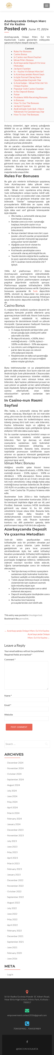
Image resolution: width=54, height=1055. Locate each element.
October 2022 (14, 891)
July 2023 (12, 841)
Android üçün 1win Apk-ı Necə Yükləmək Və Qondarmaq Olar (29, 110)
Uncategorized (35, 615)
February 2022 (14, 930)
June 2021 (12, 947)
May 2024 (12, 801)
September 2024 (15, 779)
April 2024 (12, 807)
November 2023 (15, 835)
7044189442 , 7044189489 (27, 1028)
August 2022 (13, 902)
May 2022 (12, 919)
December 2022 (15, 880)
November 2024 (15, 768)
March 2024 (13, 813)
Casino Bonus (20, 54)
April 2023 (12, 857)
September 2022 (15, 897)
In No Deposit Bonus (24, 91)
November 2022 (15, 885)
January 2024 (13, 824)
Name (8, 695)
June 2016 (12, 958)
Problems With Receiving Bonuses (31, 97)
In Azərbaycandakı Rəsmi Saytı (29, 74)
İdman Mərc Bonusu (24, 60)
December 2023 (15, 829)
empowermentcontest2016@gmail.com (27, 1015)
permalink (24, 618)
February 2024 (14, 818)
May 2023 (12, 852)
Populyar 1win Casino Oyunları (29, 88)
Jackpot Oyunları (22, 68)
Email (7, 705)
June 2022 (12, 913)
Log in (10, 974)
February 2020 (14, 953)
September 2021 (15, 941)
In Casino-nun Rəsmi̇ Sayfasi (27, 57)
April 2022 (12, 925)
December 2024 (15, 762)
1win (35, 291)
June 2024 (12, 796)
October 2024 (14, 773)
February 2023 (14, 869)
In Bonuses (19, 100)
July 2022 (12, 908)
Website (8, 714)
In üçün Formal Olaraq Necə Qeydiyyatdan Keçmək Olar (27, 78)
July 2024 (12, 790)
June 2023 (12, 846)
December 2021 (15, 936)
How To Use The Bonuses (26, 103)
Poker (17, 94)
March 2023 (13, 863)
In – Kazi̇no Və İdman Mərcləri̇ (29, 71)
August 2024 (13, 785)
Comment (10, 659)
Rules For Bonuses (23, 51)
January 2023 (13, 874)
